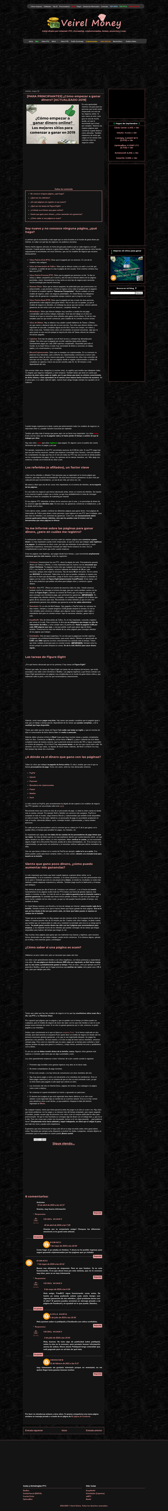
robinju (55, 1242)
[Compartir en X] (40, 1139)
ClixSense (34, 562)
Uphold (32, 777)
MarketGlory (118, 41)
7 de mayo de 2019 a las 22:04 (63, 1246)
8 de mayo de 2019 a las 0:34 (57, 1289)
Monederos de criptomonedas (42, 785)
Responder (97, 1213)
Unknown (57, 1360)
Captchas (33, 339)
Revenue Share (36, 287)
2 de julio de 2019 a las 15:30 (63, 1317)
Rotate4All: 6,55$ (123, 153)
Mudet (88, 1499)
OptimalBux (28, 1499)
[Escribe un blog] (37, 1139)
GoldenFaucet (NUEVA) (32, 1493)
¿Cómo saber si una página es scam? (45, 218)
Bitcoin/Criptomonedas (39, 352)
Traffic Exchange (77, 41)
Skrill (32, 798)
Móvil (53, 41)
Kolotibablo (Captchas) (95, 1493)
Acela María (58, 1314)
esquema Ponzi (68, 1032)
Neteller (33, 793)
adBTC (88, 1496)
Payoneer (33, 781)
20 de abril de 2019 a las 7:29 (57, 1225)
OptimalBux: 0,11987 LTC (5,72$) (126, 146)
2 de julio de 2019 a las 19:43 (57, 1338)
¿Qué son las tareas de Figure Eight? (45, 206)
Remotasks (34, 606)
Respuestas (40, 1214)
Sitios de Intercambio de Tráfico (43, 266)
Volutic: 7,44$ (124, 133)
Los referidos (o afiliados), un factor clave (57, 467)
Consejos (104, 6)
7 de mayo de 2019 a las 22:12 (50, 1264)
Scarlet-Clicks (28, 1496)
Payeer (32, 789)
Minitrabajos (35, 311)
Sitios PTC (45, 41)
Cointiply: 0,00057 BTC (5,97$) (126, 139)
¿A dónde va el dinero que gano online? (46, 210)
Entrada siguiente (34, 1430)
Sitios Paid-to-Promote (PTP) (41, 275)
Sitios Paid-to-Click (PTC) (40, 260)
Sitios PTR (64, 41)
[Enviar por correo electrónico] (35, 1139)
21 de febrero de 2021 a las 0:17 (64, 1363)
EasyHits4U (34, 620)
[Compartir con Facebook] (42, 1139)
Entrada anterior (94, 1430)
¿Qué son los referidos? (40, 198)
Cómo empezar (36, 6)
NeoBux (33, 588)
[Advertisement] (84, 66)
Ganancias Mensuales (91, 6)
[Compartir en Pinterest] (45, 1139)
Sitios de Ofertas (36, 323)
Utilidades (47, 6)
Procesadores (64, 6)
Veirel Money (52, 1219)
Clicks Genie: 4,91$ (123, 128)
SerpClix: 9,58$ (123, 158)
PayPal (32, 773)
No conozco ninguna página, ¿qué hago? (47, 194)
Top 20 (55, 6)
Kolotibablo (34, 636)
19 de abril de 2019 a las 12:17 (50, 1205)
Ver (137, 128)
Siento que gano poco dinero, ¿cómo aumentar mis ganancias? (56, 214)
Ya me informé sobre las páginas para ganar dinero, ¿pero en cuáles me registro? (59, 530)
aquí (61, 806)
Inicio (31, 41)
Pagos (79, 6)
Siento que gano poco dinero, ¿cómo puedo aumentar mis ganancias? (59, 865)
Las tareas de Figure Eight (45, 657)
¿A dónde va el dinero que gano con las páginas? (63, 757)
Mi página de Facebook (80, 1416)
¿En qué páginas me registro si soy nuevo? (48, 202)
